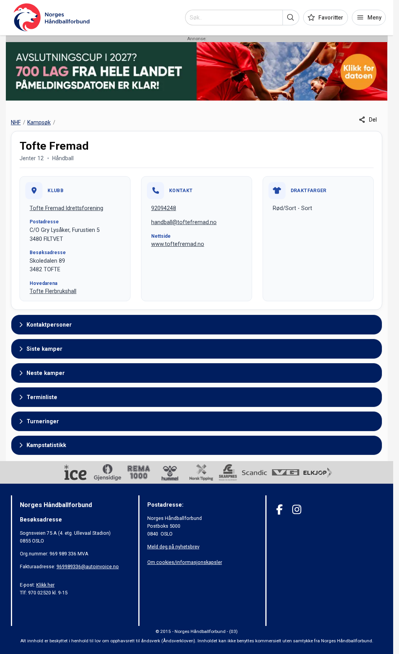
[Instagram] (296, 509)
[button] (290, 17)
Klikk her (45, 585)
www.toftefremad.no (177, 244)
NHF (16, 122)
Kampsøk (39, 122)
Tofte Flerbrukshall (53, 291)
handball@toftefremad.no (184, 222)
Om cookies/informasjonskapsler (184, 562)
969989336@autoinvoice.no (87, 566)
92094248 (163, 208)
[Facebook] (279, 509)
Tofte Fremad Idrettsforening (66, 208)
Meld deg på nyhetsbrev (173, 547)
